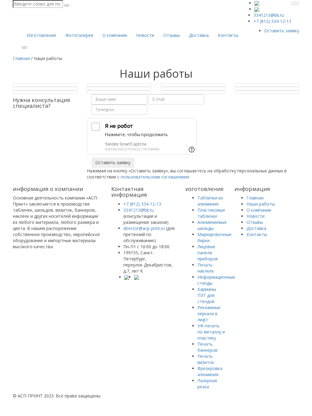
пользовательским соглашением (155, 177)
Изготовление (41, 35)
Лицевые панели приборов (207, 253)
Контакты (228, 35)
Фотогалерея (79, 35)
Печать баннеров (207, 347)
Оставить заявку (281, 30)
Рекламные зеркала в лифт (209, 314)
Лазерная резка (207, 384)
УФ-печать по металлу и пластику (211, 332)
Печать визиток (205, 359)
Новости (145, 35)
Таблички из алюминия (210, 201)
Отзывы (171, 35)
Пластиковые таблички (211, 213)
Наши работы (260, 204)
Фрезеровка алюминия (209, 371)
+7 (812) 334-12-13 (142, 204)
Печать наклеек (205, 268)
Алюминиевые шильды (212, 225)
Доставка (199, 35)
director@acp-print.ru (144, 228)
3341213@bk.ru (138, 210)
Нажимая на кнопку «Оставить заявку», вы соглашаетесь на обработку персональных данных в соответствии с (187, 174)
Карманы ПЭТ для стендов (206, 295)
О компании (114, 35)
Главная (255, 198)
